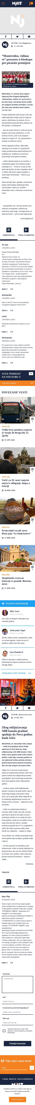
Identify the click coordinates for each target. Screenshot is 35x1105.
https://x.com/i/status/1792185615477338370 (16, 916)
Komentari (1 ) (9, 887)
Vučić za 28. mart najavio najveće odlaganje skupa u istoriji (16, 483)
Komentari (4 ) (9, 235)
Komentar (6, 974)
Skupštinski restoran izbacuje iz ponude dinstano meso (16, 581)
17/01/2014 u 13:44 (8, 248)
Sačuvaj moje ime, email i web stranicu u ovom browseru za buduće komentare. (20, 1030)
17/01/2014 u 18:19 (8, 319)
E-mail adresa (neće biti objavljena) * (16, 1008)
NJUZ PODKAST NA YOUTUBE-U (11, 375)
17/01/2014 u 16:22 (8, 298)
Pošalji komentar (26, 235)
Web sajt (6, 1018)
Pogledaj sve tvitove (14, 673)
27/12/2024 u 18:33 (8, 899)
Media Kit (13, 1079)
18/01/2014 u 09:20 (8, 341)
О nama (5, 1079)
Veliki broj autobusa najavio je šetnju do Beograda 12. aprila (17, 432)
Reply (5, 289)
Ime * (4, 997)
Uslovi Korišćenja (25, 1079)
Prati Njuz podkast (9, 383)
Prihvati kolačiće (17, 1099)
